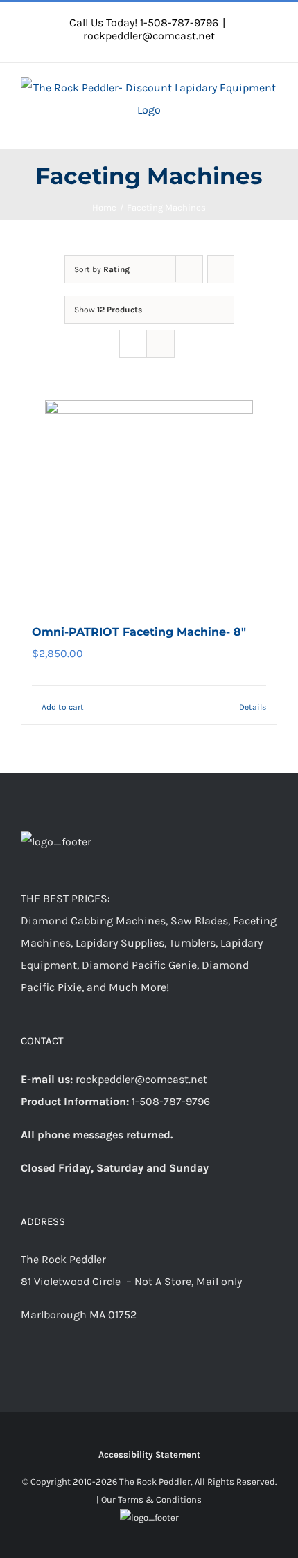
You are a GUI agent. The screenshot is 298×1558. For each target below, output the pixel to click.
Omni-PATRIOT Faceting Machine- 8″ (139, 631)
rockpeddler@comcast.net (149, 35)
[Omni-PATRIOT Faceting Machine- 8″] (149, 504)
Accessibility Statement (149, 1454)
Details (252, 707)
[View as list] (160, 343)
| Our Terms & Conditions (149, 1499)
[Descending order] (220, 269)
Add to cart (63, 707)
